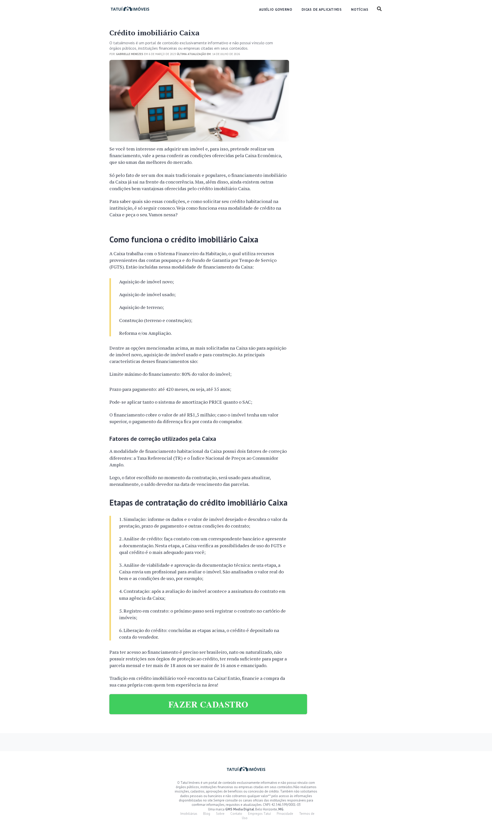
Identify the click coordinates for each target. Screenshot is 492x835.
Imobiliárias (188, 813)
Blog (206, 813)
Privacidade (285, 813)
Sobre (220, 813)
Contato (236, 813)
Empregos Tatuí (259, 813)
